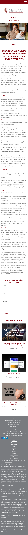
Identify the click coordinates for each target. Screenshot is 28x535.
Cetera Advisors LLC (14, 489)
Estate (14, 446)
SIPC (6, 493)
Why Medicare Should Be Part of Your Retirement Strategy (14, 344)
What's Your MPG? (14, 374)
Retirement (14, 443)
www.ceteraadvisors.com (12, 512)
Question (4, 301)
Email (4, 293)
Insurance (14, 448)
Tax (14, 450)
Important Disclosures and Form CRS (10, 515)
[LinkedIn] (13, 17)
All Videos (14, 457)
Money (14, 451)
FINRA (3, 493)
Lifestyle (14, 453)
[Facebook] (15, 17)
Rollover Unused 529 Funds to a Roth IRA (14, 403)
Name (4, 285)
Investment (14, 444)
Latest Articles (14, 455)
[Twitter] (11, 17)
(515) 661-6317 (15, 21)
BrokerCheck (8, 462)
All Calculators (14, 458)
